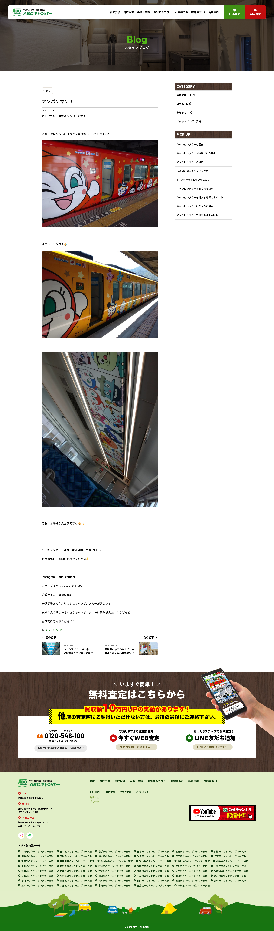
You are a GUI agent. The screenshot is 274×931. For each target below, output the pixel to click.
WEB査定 (255, 14)
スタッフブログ (54, 630)
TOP (92, 781)
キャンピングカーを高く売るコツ (195, 188)
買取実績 (115, 12)
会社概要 (94, 797)
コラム (180, 103)
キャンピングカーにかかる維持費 (195, 206)
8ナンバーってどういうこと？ (193, 179)
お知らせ (181, 112)
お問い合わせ (144, 792)
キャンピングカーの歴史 (190, 144)
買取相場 (128, 12)
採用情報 (94, 801)
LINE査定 (234, 14)
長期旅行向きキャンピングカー (194, 171)
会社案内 (213, 12)
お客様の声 (181, 12)
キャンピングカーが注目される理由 (196, 153)
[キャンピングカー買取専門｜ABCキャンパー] (32, 12)
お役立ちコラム (162, 12)
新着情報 (193, 781)
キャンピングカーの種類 (190, 162)
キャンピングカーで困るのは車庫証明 (197, 215)
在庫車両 (196, 12)
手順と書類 (143, 12)
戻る (48, 90)
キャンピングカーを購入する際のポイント (200, 197)
